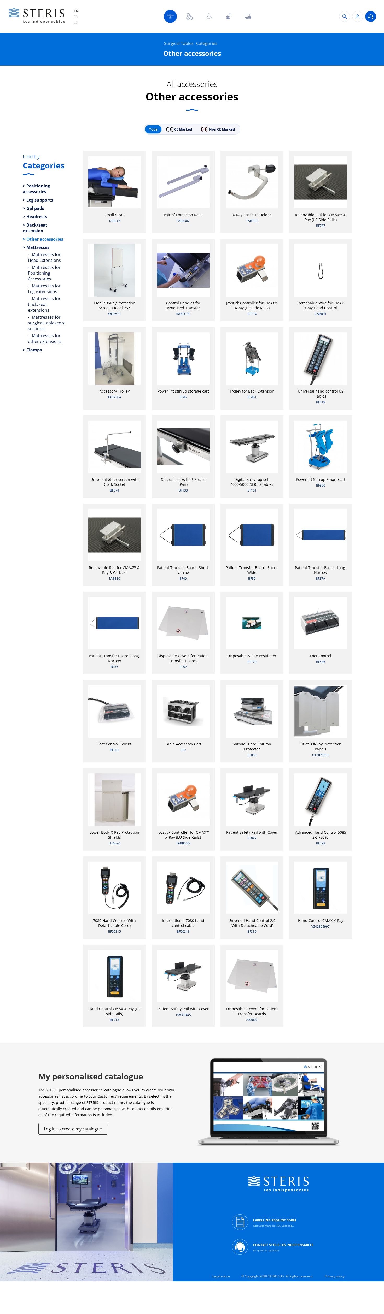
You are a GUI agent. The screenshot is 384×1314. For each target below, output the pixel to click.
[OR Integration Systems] (247, 16)
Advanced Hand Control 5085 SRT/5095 (320, 835)
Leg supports (39, 200)
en (76, 10)
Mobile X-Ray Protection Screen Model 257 (114, 305)
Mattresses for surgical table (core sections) (47, 323)
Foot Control (320, 655)
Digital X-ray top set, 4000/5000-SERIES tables (251, 482)
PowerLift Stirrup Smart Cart (320, 479)
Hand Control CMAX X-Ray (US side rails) (115, 1011)
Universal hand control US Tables (321, 394)
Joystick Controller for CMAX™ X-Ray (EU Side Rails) (183, 835)
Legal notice (221, 1276)
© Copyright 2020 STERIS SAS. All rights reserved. (277, 1276)
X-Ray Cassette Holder (252, 214)
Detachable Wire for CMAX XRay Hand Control (321, 305)
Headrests (36, 217)
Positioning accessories (36, 188)
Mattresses (37, 247)
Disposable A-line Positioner (251, 655)
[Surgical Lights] (189, 16)
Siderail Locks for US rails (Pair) (183, 482)
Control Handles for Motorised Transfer (183, 305)
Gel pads (35, 208)
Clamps (34, 350)
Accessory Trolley (115, 391)
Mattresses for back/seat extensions (44, 304)
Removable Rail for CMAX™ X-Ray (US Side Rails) (320, 217)
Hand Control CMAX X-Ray (320, 920)
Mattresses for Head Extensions (44, 257)
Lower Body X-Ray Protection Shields (114, 835)
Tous (153, 129)
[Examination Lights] (209, 16)
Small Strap (114, 214)
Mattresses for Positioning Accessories (44, 273)
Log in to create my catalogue (73, 1129)
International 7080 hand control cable (183, 923)
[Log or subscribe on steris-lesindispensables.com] (357, 16)
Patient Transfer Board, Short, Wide (252, 570)
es (76, 22)
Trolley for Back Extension (251, 391)
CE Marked (183, 129)
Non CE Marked (222, 129)
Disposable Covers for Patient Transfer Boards (183, 658)
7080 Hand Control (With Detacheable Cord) (114, 923)
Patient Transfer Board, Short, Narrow (183, 570)
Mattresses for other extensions (44, 338)
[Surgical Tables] (170, 16)
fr (76, 16)
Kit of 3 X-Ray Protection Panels (320, 746)
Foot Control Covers (114, 744)
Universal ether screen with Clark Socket (114, 482)
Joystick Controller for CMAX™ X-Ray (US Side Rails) (252, 305)
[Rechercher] (344, 16)
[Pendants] (228, 16)
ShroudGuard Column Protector (252, 746)
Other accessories (44, 239)
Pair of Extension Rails (183, 214)
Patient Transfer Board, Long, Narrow (320, 570)
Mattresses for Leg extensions (44, 288)
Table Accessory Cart (183, 744)
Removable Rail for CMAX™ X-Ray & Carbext (114, 570)
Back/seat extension (35, 228)
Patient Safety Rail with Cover (251, 832)
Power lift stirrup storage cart (183, 391)
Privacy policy (334, 1276)
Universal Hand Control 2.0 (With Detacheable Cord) (251, 923)
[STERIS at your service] (370, 16)
